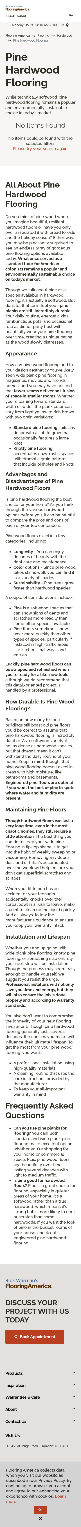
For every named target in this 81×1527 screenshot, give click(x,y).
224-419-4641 (15, 16)
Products (14, 1373)
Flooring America (17, 35)
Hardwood (64, 35)
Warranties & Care (22, 1397)
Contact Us (15, 1421)
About (11, 1409)
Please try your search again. (40, 148)
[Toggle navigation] (71, 15)
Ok (40, 1510)
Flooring (43, 35)
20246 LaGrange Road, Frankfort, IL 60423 (36, 1446)
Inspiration (15, 1385)
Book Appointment (37, 1336)
